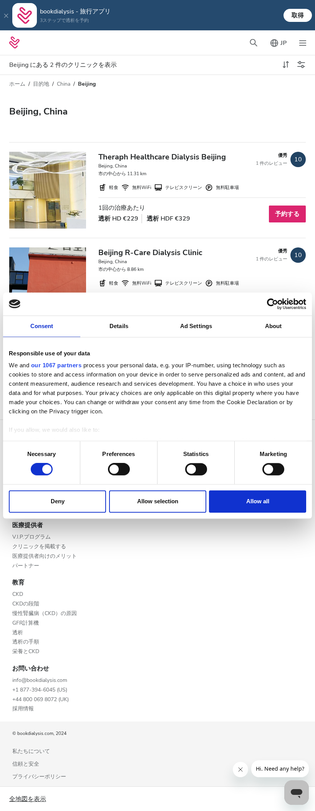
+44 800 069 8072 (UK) (40, 700)
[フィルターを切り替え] (301, 65)
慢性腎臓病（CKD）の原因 (44, 613)
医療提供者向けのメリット (44, 556)
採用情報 (23, 709)
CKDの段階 (25, 604)
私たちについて (31, 751)
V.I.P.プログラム (31, 537)
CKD (17, 594)
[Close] (6, 15)
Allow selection (157, 501)
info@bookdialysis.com (39, 680)
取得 (298, 15)
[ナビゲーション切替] (302, 42)
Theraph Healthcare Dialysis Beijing (162, 157)
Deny (58, 501)
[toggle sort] (285, 65)
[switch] (119, 469)
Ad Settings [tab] (196, 326)
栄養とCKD (25, 651)
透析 (17, 633)
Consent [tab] (41, 326)
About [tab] (273, 326)
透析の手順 (25, 642)
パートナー (25, 566)
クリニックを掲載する (39, 547)
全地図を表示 (27, 799)
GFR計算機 (25, 623)
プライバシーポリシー (39, 777)
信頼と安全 (25, 764)
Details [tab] (118, 326)
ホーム (17, 84)
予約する (287, 214)
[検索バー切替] (253, 42)
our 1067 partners (56, 365)
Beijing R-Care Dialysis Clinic (150, 252)
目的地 (41, 84)
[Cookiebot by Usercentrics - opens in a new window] (272, 304)
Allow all (257, 501)
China (63, 84)
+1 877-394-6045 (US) (39, 690)
